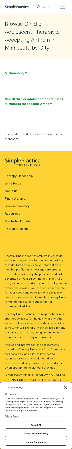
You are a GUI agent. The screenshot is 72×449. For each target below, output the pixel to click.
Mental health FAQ (18, 221)
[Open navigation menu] (62, 7)
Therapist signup (17, 229)
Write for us (13, 183)
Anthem (55, 134)
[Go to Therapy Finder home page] (17, 6)
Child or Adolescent (34, 134)
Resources (12, 213)
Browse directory (17, 206)
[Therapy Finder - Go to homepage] (34, 163)
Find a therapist (16, 198)
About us (11, 191)
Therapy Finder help (19, 176)
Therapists (11, 134)
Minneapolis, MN (17, 73)
